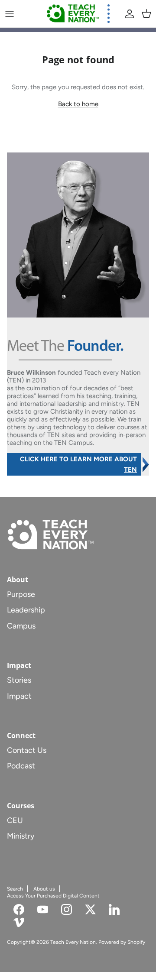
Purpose (21, 594)
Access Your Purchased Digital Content (53, 896)
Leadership (26, 610)
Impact (19, 696)
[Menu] (9, 13)
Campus (21, 626)
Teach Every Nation (73, 942)
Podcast (21, 766)
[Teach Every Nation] (73, 13)
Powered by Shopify (121, 942)
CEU (15, 820)
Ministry (20, 836)
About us (44, 889)
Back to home (78, 104)
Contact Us (26, 750)
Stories (19, 680)
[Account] (127, 13)
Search (15, 889)
